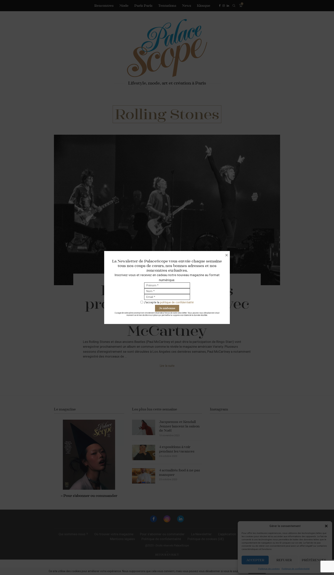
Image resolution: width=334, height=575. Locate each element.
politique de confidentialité (177, 302)
